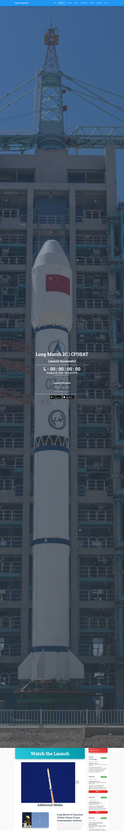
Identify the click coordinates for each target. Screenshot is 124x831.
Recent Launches (94, 750)
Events (76, 3)
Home (54, 3)
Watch (98, 791)
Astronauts (84, 3)
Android (100, 3)
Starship (69, 3)
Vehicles (92, 3)
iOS (107, 3)
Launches (61, 3)
